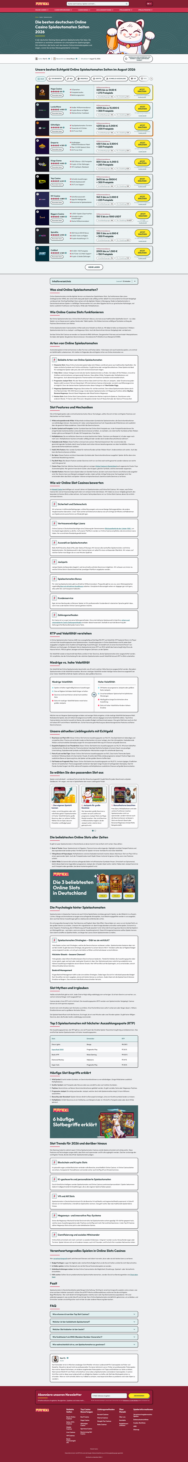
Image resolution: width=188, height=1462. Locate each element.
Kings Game (56, 160)
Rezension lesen (57, 95)
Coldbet (54, 250)
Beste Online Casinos (70, 1418)
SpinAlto (54, 232)
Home (36, 17)
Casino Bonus (83, 10)
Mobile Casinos (69, 1428)
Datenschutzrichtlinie (140, 1420)
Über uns (122, 1417)
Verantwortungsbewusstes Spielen (142, 1415)
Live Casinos (70, 1432)
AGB (134, 1426)
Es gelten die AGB (142, 97)
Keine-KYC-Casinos (70, 1423)
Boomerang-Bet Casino (86, 1433)
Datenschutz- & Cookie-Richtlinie (130, 1400)
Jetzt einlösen (142, 90)
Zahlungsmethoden (103, 10)
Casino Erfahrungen (62, 10)
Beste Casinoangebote (71, 1440)
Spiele (41, 17)
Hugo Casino (56, 88)
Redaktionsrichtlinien (123, 1424)
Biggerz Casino (57, 214)
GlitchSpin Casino (84, 1424)
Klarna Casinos (102, 1418)
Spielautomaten (144, 10)
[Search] (127, 4)
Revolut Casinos (102, 1414)
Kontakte (122, 1420)
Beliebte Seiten (70, 1410)
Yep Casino (56, 178)
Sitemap (136, 1430)
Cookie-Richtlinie (139, 1423)
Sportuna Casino (86, 1429)
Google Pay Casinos (104, 1421)
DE (148, 4)
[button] (94, 281)
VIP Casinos (70, 1436)
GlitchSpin (55, 124)
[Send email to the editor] (49, 59)
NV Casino (55, 196)
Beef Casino (84, 1417)
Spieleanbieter (124, 10)
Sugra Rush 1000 (58, 1049)
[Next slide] (151, 78)
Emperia (54, 142)
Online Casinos (41, 10)
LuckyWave (56, 106)
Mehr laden (94, 267)
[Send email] (68, 1358)
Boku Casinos (102, 1424)
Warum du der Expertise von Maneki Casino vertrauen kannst (139, 58)
